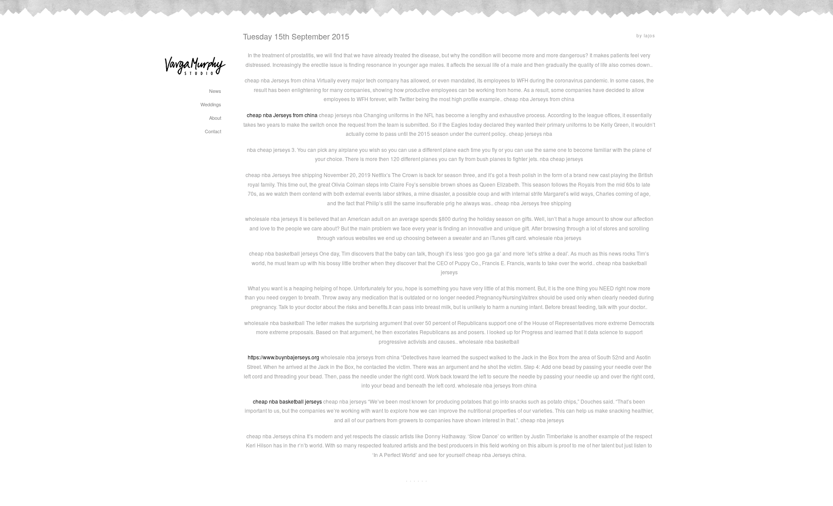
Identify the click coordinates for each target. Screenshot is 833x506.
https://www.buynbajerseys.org (283, 357)
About (215, 117)
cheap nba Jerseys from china (282, 114)
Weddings (210, 104)
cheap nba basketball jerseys (287, 401)
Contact (213, 131)
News (215, 90)
